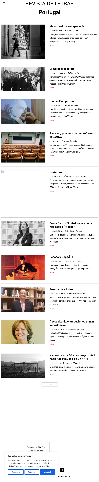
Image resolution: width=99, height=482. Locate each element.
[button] (62, 470)
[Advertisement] (49, 410)
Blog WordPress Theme (60, 476)
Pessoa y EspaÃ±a (61, 257)
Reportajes (77, 261)
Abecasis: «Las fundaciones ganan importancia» (72, 323)
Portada (78, 30)
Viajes (83, 176)
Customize (16, 472)
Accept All (47, 472)
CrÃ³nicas (69, 30)
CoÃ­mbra (56, 172)
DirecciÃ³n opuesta (62, 101)
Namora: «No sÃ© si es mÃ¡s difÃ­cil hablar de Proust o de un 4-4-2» (72, 357)
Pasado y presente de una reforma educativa (71, 135)
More (52, 45)
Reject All (31, 472)
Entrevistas (69, 231)
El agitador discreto (62, 69)
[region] (31, 464)
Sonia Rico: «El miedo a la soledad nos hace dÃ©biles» (72, 225)
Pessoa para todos (61, 289)
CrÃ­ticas (71, 73)
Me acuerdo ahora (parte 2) (67, 26)
